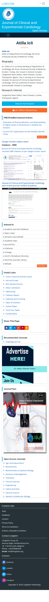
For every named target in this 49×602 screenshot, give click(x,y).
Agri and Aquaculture (15, 463)
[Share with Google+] (19, 328)
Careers (5, 519)
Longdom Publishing (31, 584)
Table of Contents (13, 302)
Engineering (11, 485)
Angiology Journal (13, 342)
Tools (4, 511)
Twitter (9, 574)
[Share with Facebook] (7, 328)
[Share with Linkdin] (15, 328)
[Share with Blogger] (27, 328)
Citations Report (12, 295)
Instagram (10, 580)
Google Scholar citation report (15, 142)
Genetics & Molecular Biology (18, 496)
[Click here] (24, 167)
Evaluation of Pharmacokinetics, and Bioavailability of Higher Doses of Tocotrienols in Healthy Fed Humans (24, 125)
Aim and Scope (12, 280)
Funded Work (11, 314)
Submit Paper (11, 306)
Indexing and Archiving (15, 299)
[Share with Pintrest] (23, 328)
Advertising (10, 291)
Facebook (10, 562)
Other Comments (13, 288)
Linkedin (9, 568)
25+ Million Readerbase (26, 110)
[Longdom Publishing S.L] (8, 3)
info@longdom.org (15, 551)
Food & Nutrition (13, 489)
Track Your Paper (13, 310)
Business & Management (16, 474)
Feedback (6, 515)
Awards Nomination (24, 103)
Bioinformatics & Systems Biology (20, 470)
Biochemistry (11, 467)
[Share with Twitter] (11, 328)
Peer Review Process (14, 284)
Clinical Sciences (13, 481)
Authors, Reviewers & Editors (14, 531)
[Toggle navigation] (42, 3)
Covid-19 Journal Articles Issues (19, 276)
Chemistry (10, 478)
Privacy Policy (7, 523)
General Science (12, 493)
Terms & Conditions (10, 527)
